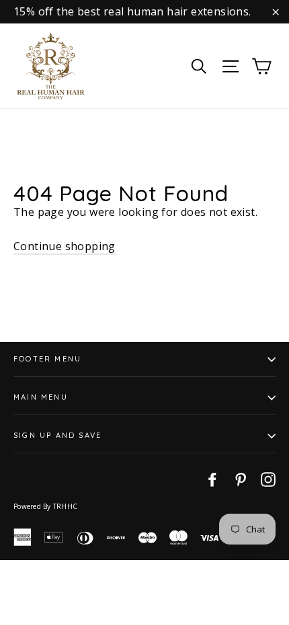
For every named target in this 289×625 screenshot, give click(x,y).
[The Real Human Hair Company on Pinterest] (240, 479)
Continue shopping (64, 246)
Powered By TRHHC (45, 506)
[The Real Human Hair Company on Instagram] (268, 479)
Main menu (40, 397)
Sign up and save (57, 435)
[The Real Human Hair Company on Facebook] (212, 479)
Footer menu (47, 358)
